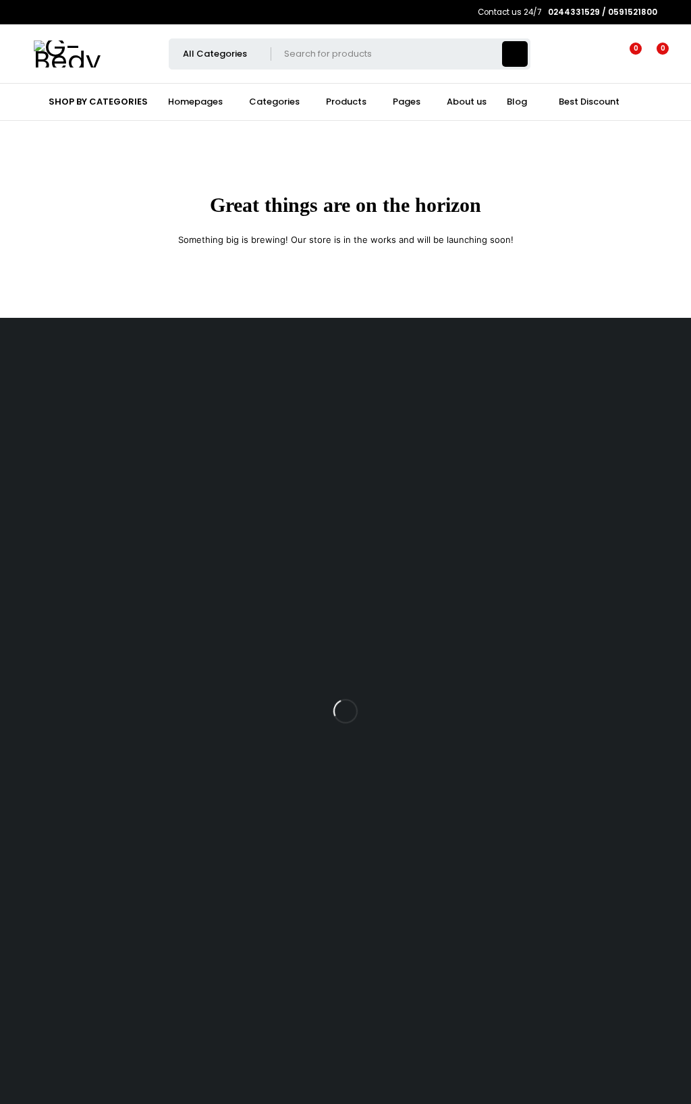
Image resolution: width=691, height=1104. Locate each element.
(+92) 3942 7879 (36, 387)
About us (32, 607)
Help (23, 629)
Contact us (23, 941)
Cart (22, 703)
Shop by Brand (45, 447)
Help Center (26, 984)
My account (38, 725)
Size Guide (36, 511)
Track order (38, 490)
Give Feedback (33, 1027)
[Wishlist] (627, 54)
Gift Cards (34, 650)
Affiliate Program (49, 789)
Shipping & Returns (54, 586)
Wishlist (29, 425)
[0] (651, 54)
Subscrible (48, 891)
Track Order (39, 564)
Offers (26, 468)
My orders (35, 746)
